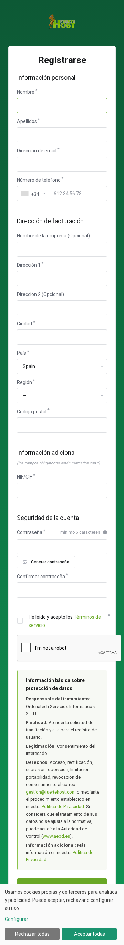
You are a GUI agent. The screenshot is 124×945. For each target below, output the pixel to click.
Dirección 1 (29, 265)
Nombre (25, 92)
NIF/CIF (24, 477)
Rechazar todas (32, 934)
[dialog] (62, 914)
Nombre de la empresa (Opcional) (53, 235)
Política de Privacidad (63, 806)
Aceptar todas (89, 934)
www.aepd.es (56, 836)
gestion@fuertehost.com (51, 792)
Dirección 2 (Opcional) (40, 294)
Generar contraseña (50, 562)
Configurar (16, 919)
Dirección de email (36, 151)
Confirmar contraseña (41, 576)
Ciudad (24, 323)
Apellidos (27, 121)
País (21, 353)
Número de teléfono (39, 180)
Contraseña (29, 532)
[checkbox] (20, 621)
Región (24, 382)
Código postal (31, 411)
